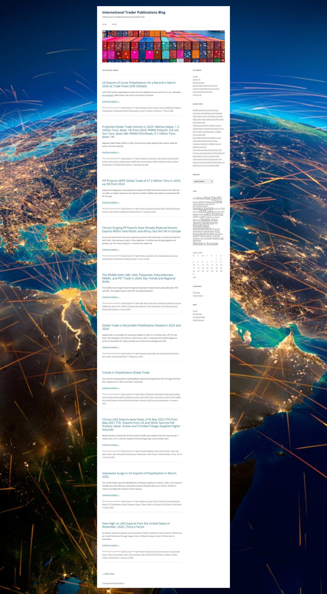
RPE (103, 356)
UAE (162, 306)
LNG (114, 454)
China (150, 107)
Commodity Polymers (200, 206)
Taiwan (174, 554)
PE (109, 504)
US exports (157, 111)
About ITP (196, 79)
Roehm (175, 161)
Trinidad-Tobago (164, 454)
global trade (151, 353)
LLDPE (202, 216)
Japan (104, 454)
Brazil (157, 451)
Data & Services (199, 82)
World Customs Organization (157, 400)
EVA (142, 397)
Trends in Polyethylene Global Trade (125, 372)
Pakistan (177, 107)
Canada (150, 501)
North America (146, 161)
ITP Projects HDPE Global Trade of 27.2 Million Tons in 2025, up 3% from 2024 (141, 182)
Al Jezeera (109, 95)
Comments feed (199, 317)
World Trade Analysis (123, 164)
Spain (138, 504)
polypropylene (107, 259)
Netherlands (141, 454)
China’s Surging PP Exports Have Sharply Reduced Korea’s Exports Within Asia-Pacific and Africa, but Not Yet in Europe (141, 229)
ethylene (217, 209)
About (114, 24)
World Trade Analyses (110, 309)
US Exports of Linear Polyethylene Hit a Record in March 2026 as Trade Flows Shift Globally (139, 84)
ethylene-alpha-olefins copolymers (120, 397)
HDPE (163, 208)
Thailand (149, 111)
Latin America (113, 161)
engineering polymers (166, 303)
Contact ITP (197, 95)
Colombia (162, 501)
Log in (195, 311)
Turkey (108, 356)
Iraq (157, 353)
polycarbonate (140, 306)
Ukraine (150, 504)
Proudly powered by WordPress (113, 583)
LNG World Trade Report (154, 554)
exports (195, 211)
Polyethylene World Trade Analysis (126, 111)
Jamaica (120, 554)
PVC (217, 231)
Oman (114, 306)
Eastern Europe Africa (170, 158)
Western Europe (130, 259)
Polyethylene (107, 111)
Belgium (151, 451)
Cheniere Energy (151, 551)
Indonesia (216, 212)
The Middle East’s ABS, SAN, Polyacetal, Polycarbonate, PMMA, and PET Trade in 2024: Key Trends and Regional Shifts (138, 278)
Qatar (149, 454)
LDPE (195, 216)
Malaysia (176, 501)
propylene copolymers (204, 231)
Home (104, 24)
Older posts (108, 573)
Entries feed (197, 314)
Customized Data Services (202, 92)
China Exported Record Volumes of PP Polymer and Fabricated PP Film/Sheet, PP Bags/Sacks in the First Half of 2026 (209, 153)
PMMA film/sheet (165, 161)
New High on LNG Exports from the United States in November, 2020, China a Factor (136, 525)
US (113, 164)
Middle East (169, 107)
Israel (114, 554)
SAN (148, 306)
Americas (143, 158)
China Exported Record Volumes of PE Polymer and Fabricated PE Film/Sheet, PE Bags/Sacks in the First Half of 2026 (209, 162)
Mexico (105, 504)
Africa (142, 208)
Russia (154, 454)
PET (118, 306)
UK (178, 454)
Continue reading (110, 101)
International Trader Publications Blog (133, 12)
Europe (156, 107)
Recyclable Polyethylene (169, 353)
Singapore (131, 504)
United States (113, 557)
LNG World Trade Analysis (126, 454)
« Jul (194, 277)
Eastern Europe (165, 256)
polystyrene (216, 229)
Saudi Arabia (107, 164)
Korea (162, 107)
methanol (216, 217)
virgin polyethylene (119, 356)
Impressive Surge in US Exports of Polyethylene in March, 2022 (139, 474)
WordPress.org (198, 320)
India (151, 397)
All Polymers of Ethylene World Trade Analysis (162, 394)
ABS (141, 303)
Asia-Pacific (152, 158)
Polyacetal (131, 306)
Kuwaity (137, 554)
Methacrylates (125, 161)
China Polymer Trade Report (203, 204)
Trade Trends (126, 107)
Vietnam (142, 400)
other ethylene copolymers (128, 400)
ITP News (196, 292)
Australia (143, 451)
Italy (177, 451)
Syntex (142, 111)
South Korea (119, 259)
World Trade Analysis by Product (205, 85)
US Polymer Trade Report (172, 504)
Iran (222, 211)
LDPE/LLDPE (170, 397)
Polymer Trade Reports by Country (206, 89)
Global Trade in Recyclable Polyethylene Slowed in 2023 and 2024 (141, 326)
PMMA (155, 161)
